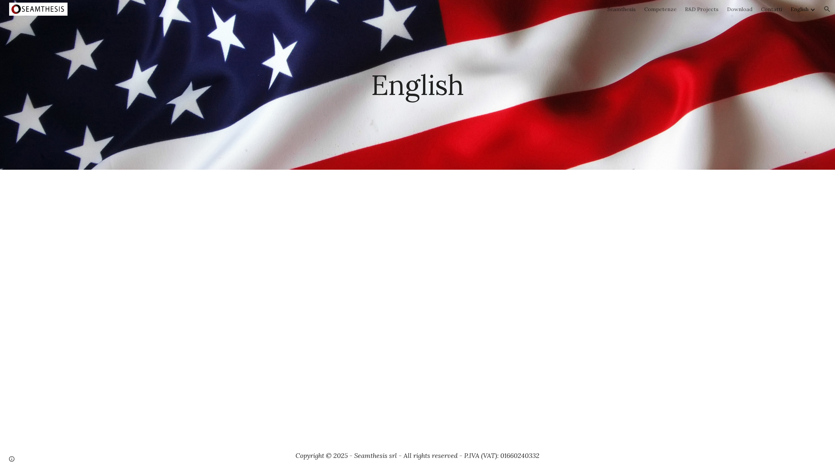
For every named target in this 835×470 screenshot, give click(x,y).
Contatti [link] (771, 9)
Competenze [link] (660, 9)
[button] (827, 9)
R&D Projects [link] (702, 9)
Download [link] (739, 9)
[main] (417, 84)
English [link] (800, 9)
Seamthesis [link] (621, 9)
